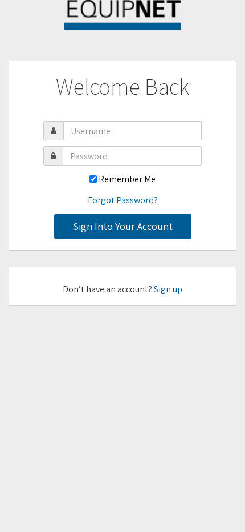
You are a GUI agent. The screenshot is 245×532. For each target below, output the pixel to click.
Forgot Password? (123, 200)
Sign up (168, 289)
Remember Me (127, 179)
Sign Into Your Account (123, 226)
